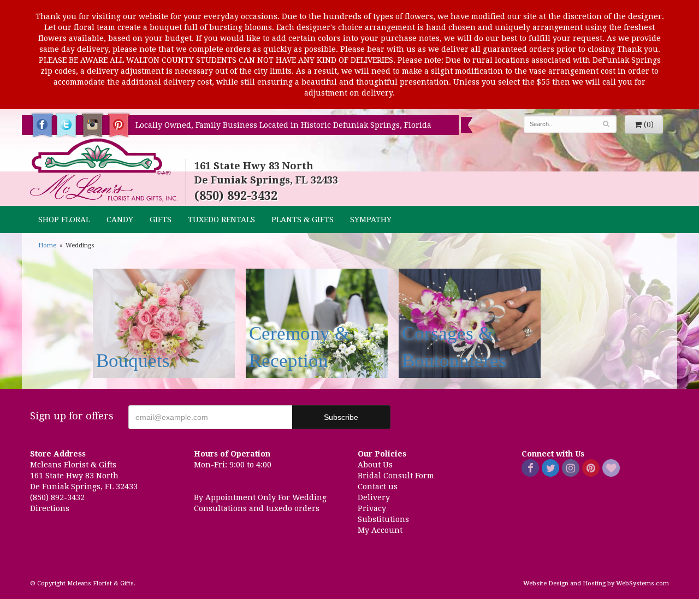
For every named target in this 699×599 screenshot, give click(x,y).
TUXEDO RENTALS (221, 219)
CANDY (119, 219)
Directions (49, 508)
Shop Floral (64, 219)
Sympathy (371, 219)
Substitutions (383, 519)
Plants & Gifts (302, 219)
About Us (375, 464)
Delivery (374, 497)
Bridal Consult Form (396, 475)
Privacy (372, 508)
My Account (380, 530)
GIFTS (160, 219)
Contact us (378, 486)
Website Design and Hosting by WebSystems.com (596, 583)
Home (47, 245)
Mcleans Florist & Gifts (103, 170)
